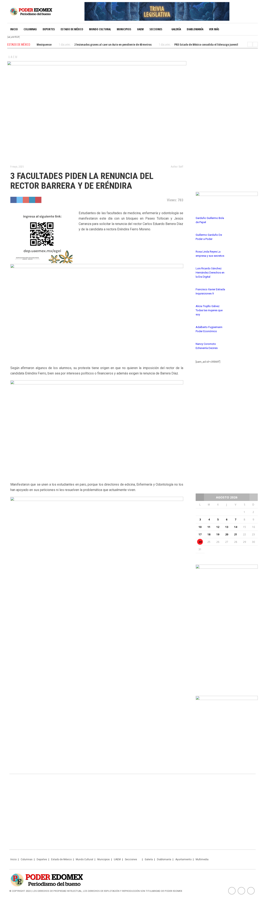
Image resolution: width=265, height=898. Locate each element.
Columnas (30, 29)
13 (226, 527)
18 (208, 534)
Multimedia (202, 859)
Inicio (14, 29)
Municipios (124, 29)
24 (200, 542)
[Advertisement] (227, 118)
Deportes (49, 29)
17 (200, 534)
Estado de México (72, 29)
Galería (176, 29)
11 (208, 527)
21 (235, 534)
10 (200, 527)
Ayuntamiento (183, 859)
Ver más (214, 29)
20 (226, 534)
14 (235, 527)
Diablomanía (195, 29)
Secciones (155, 29)
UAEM (140, 29)
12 (217, 527)
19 (217, 534)
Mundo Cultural (100, 29)
